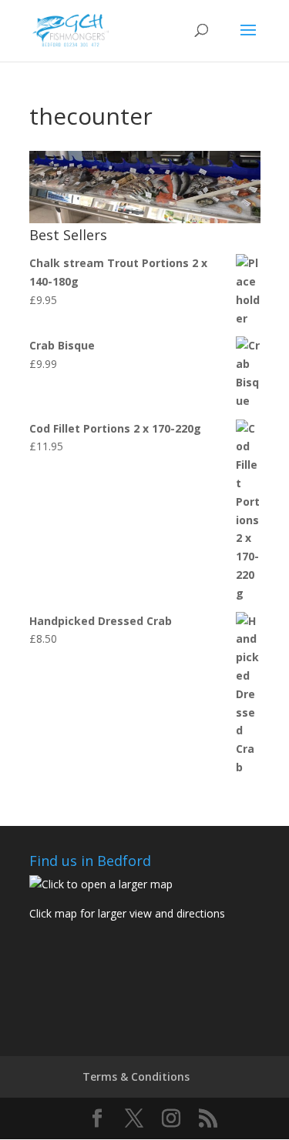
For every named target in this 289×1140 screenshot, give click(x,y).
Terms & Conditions (136, 1076)
